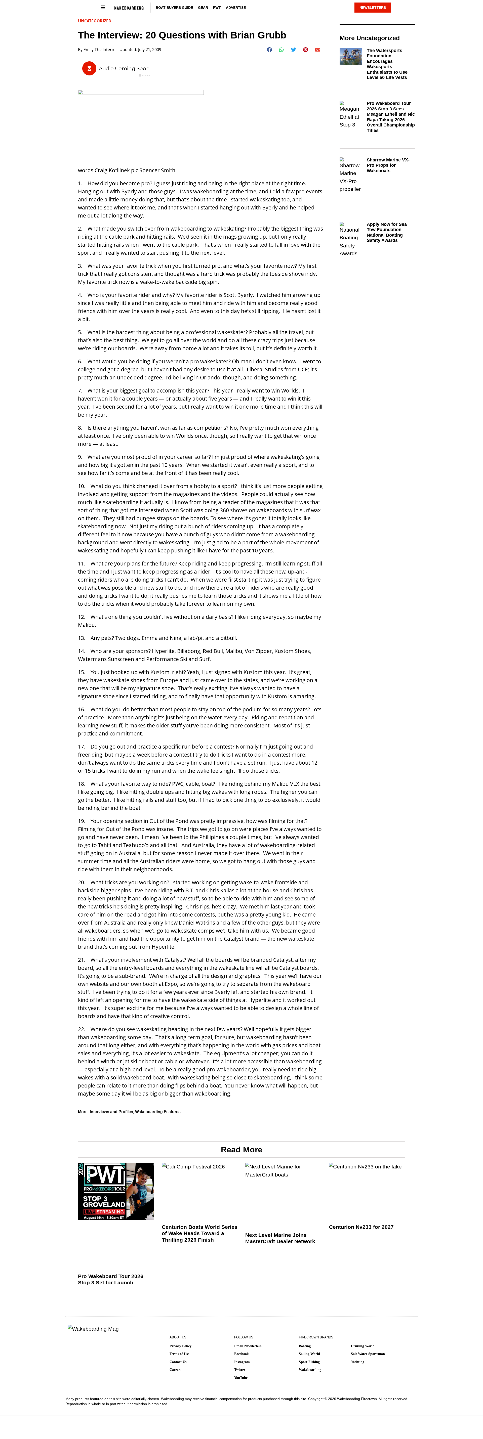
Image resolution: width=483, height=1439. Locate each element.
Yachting (357, 1362)
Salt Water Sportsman (368, 1354)
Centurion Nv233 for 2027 (361, 1227)
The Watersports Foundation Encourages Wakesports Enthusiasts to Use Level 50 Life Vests (387, 64)
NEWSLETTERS (372, 8)
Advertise (236, 8)
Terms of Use (179, 1354)
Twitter (239, 1370)
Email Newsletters (247, 1346)
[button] (269, 50)
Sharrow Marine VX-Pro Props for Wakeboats (388, 165)
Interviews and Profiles (111, 1112)
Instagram (242, 1362)
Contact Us (178, 1362)
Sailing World (309, 1354)
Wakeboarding (310, 1370)
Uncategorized (94, 21)
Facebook (241, 1354)
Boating (305, 1346)
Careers (175, 1370)
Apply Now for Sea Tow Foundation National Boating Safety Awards (387, 232)
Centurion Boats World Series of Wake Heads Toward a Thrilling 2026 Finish (199, 1233)
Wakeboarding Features (158, 1112)
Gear (203, 8)
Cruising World (363, 1346)
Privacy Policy (180, 1346)
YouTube (241, 1378)
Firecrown (369, 1399)
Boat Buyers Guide (174, 8)
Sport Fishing (309, 1362)
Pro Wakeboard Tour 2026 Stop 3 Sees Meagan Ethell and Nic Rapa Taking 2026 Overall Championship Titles (391, 117)
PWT (217, 8)
